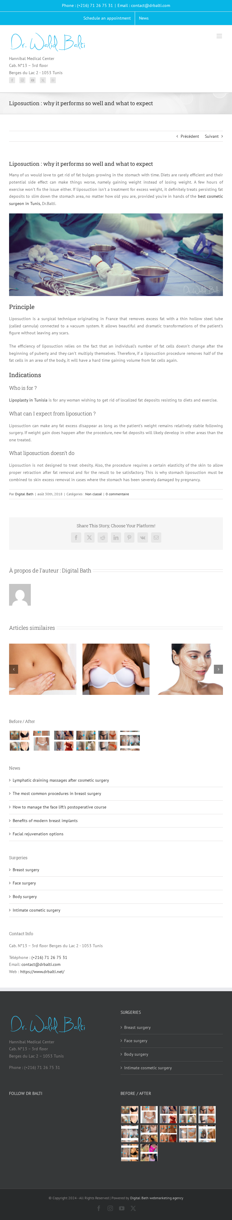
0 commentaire (117, 494)
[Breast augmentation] (19, 741)
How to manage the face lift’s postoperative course (59, 807)
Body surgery (25, 896)
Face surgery (24, 883)
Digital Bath (24, 494)
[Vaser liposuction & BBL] (63, 741)
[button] (13, 669)
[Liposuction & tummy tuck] (107, 741)
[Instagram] (22, 80)
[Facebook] (12, 80)
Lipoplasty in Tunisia (28, 400)
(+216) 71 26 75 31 (49, 957)
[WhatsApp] (53, 80)
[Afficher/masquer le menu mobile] (220, 36)
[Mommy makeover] (41, 741)
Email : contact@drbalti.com (144, 5)
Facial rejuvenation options (38, 834)
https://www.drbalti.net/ (42, 971)
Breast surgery (26, 869)
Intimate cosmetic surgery (36, 910)
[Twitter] (43, 80)
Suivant (212, 136)
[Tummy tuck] (188, 1133)
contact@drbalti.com (40, 964)
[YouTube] (33, 80)
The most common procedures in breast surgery (57, 793)
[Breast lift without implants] (85, 741)
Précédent (190, 136)
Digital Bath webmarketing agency (156, 1198)
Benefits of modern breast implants (45, 820)
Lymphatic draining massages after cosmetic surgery (61, 780)
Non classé (93, 494)
